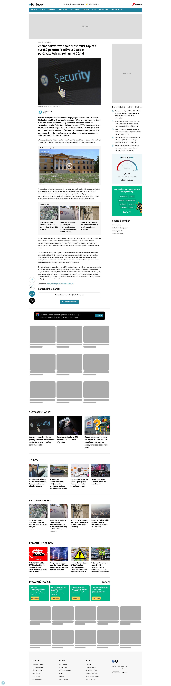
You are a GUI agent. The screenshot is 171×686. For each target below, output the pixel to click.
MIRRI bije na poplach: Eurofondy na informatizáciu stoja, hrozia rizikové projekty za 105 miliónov (68, 227)
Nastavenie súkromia (39, 670)
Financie (34, 10)
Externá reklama (63, 667)
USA (73, 284)
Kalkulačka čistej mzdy (120, 228)
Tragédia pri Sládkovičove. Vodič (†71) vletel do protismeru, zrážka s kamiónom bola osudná (58, 483)
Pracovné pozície (40, 581)
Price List (61, 676)
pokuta (53, 284)
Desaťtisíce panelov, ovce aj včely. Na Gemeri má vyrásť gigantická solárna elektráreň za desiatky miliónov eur (127, 123)
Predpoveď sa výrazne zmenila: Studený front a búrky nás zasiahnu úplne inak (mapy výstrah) (59, 566)
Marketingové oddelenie (92, 676)
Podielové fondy (117, 234)
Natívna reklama (63, 679)
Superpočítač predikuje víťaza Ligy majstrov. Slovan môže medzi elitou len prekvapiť (79, 482)
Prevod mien (116, 225)
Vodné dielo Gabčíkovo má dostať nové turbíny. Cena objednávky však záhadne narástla (38, 482)
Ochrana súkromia (38, 667)
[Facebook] (113, 661)
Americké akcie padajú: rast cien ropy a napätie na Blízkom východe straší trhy (79, 523)
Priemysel (52, 10)
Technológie (75, 10)
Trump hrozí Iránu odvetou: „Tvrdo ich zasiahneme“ (98, 481)
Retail (94, 10)
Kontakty (88, 660)
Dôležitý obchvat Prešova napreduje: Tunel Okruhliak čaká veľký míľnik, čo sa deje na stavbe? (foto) (128, 131)
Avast (48, 284)
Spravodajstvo (89, 664)
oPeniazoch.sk (47, 111)
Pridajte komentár (70, 302)
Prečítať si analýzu (126, 180)
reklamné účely (66, 284)
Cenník (61, 673)
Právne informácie (38, 664)
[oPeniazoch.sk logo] (37, 4)
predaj (58, 284)
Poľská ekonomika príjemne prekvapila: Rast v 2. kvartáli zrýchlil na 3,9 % (38, 523)
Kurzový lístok (117, 10)
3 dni (130, 107)
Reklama (62, 660)
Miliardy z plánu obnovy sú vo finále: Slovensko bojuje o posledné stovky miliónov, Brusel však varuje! (127, 148)
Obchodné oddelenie (91, 670)
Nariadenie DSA (37, 679)
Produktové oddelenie (91, 667)
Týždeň (138, 107)
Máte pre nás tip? (90, 679)
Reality (42, 10)
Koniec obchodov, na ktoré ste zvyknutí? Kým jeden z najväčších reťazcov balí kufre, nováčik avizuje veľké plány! (97, 442)
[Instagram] (116, 661)
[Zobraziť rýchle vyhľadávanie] (139, 10)
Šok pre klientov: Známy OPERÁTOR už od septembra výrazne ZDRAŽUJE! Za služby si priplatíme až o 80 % (79, 567)
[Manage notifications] (3, 683)
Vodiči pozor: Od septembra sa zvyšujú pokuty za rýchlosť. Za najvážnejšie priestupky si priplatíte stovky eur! (127, 139)
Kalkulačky (103, 10)
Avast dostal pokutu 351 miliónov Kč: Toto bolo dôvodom (67, 440)
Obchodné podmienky (65, 670)
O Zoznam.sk (37, 660)
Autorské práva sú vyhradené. (120, 668)
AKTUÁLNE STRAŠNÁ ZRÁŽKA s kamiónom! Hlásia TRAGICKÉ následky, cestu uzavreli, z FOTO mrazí (38, 567)
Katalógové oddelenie (92, 673)
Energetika (62, 10)
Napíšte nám (36, 676)
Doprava (86, 10)
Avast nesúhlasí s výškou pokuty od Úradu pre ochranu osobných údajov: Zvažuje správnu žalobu (41, 441)
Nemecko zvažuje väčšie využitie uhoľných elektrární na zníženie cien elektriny (100, 523)
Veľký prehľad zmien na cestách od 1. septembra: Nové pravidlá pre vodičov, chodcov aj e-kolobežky (100, 567)
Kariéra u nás (36, 673)
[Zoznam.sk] (117, 672)
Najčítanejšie (118, 107)
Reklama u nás (63, 664)
